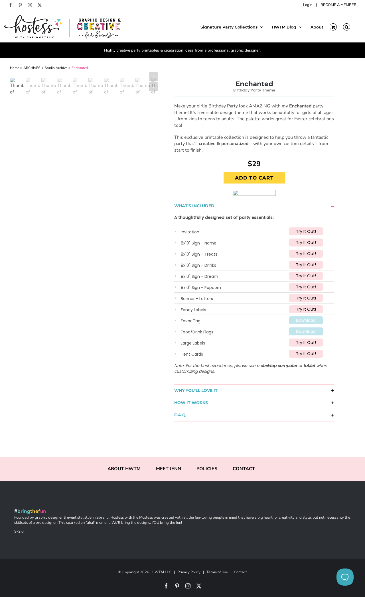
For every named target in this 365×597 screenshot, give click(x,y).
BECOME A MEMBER (338, 4)
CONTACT (244, 469)
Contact (240, 572)
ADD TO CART (254, 178)
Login (307, 4)
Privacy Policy (188, 572)
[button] (346, 26)
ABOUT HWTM (124, 469)
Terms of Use (217, 572)
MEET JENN (168, 469)
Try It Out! (306, 231)
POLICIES (206, 469)
